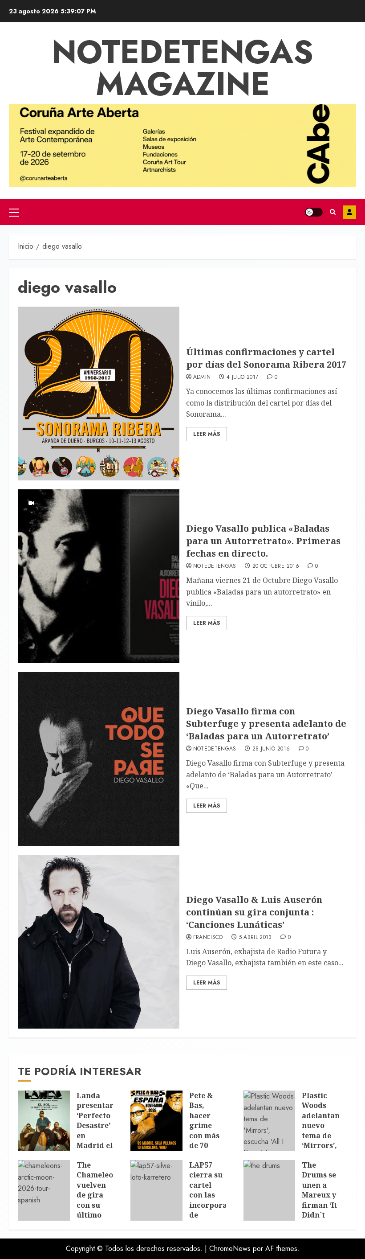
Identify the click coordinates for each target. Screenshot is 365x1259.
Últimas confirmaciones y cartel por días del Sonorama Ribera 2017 (266, 358)
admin (202, 377)
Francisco (208, 937)
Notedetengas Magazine (182, 68)
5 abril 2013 (255, 937)
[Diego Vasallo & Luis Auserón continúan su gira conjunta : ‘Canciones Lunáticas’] (98, 942)
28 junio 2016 (271, 749)
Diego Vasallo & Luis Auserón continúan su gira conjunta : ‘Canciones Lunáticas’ (254, 912)
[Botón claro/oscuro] (314, 212)
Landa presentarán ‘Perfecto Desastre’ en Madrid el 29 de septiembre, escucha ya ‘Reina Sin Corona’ (100, 1150)
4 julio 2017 (242, 377)
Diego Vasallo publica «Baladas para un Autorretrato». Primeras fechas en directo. (263, 540)
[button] (14, 212)
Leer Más (206, 434)
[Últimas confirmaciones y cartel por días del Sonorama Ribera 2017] (98, 393)
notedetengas (214, 566)
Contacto (349, 212)
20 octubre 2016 (275, 566)
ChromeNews (230, 1248)
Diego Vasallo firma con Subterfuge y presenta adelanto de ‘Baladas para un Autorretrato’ (266, 723)
